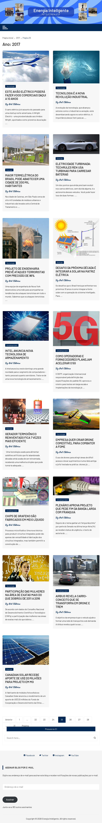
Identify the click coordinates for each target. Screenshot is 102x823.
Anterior (8, 719)
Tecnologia (10, 86)
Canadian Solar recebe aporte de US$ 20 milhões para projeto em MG (23, 678)
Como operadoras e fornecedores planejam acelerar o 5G (74, 359)
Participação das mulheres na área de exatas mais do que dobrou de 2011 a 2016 (25, 595)
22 (36, 719)
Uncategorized (12, 345)
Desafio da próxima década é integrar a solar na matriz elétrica (76, 271)
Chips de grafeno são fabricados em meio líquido (24, 517)
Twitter (44, 755)
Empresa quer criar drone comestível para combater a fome (75, 443)
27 (79, 719)
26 (70, 719)
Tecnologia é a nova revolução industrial (72, 94)
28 (88, 719)
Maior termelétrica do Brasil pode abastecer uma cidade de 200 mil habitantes (24, 180)
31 (14, 726)
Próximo (25, 726)
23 (44, 719)
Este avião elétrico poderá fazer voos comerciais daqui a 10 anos (25, 95)
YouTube (75, 755)
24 (53, 719)
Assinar (10, 799)
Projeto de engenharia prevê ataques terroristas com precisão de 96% (25, 272)
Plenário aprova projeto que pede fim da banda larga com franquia (76, 508)
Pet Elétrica (14, 104)
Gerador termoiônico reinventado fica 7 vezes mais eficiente (23, 437)
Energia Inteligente (51, 10)
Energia (9, 170)
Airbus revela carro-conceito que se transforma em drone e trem (73, 601)
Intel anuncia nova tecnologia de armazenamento (19, 354)
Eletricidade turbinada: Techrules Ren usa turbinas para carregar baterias (73, 169)
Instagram (59, 755)
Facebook (30, 755)
